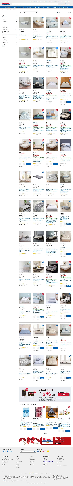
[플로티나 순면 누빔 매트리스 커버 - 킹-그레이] (48, 368)
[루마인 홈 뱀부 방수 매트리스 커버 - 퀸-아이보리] (63, 60)
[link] (25, 27)
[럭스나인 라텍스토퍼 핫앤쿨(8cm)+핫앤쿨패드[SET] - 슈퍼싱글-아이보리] (50, 244)
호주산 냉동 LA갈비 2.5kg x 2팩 (38, 424)
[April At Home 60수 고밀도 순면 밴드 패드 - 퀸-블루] (47, 184)
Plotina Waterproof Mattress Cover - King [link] (25, 251)
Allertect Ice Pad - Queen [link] (23, 67)
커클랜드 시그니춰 (5, 461)
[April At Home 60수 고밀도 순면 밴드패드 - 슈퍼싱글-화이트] (23, 122)
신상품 (44, 7)
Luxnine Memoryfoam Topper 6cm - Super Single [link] (38, 343)
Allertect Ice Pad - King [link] (22, 35)
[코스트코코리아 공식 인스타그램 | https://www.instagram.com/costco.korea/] (43, 451)
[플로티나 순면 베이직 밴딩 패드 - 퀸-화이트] (23, 274)
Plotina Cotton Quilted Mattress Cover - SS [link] (38, 37)
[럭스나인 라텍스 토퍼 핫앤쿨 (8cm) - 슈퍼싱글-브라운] (20, 184)
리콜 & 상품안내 (32, 461)
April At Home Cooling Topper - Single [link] (38, 373)
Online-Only (49, 7)
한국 (68, 1)
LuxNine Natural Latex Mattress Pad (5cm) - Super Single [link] (65, 131)
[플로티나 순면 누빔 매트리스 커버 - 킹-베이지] (47, 368)
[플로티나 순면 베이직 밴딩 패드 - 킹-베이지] (20, 368)
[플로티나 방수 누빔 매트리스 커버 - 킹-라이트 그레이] (20, 244)
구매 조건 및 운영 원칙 (60, 459)
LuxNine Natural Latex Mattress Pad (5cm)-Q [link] (52, 283)
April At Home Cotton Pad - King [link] (51, 67)
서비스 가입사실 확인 (56, 479)
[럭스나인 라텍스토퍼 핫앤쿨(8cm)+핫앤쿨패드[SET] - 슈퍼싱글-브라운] (47, 244)
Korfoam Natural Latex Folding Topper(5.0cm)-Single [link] (64, 219)
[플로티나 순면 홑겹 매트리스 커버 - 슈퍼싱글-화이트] (36, 60)
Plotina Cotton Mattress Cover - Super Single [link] (38, 67)
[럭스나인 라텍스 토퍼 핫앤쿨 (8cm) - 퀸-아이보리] (36, 244)
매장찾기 (22, 449)
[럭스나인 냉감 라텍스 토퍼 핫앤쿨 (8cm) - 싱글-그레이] (33, 152)
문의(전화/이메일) (32, 459)
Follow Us (39, 449)
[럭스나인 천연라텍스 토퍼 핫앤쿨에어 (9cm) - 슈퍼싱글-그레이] (33, 90)
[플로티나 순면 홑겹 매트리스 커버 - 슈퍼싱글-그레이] (35, 60)
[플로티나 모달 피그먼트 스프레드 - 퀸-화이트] (35, 213)
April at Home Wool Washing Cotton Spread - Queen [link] (25, 313)
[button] (57, 4)
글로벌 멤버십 (18, 468)
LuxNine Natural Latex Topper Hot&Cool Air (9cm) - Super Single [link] (38, 98)
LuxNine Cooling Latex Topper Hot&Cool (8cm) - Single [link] (37, 161)
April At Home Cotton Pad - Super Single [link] (24, 129)
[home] (6, 4)
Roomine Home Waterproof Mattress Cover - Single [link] (64, 192)
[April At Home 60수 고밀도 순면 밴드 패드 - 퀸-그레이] (48, 184)
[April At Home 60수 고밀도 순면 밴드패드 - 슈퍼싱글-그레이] (21, 122)
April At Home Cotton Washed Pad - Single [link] (52, 313)
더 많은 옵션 (48, 29)
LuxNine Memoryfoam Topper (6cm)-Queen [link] (64, 373)
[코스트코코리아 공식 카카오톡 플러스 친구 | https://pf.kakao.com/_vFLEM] (40, 451)
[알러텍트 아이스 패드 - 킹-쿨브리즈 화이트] (23, 30)
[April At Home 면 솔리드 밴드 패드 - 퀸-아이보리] (23, 337)
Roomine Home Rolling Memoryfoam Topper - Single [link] (65, 249)
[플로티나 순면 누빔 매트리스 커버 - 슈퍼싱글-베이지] (33, 30)
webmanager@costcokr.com (38, 477)
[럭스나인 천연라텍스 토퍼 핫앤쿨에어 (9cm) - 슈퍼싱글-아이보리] (35, 90)
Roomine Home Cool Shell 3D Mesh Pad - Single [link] (51, 38)
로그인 (62, 3)
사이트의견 (31, 462)
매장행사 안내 (45, 462)
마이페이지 (17, 464)
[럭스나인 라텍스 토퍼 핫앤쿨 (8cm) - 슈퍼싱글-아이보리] (23, 184)
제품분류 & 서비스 (5, 462)
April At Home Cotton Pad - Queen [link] (51, 191)
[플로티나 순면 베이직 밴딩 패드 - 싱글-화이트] (23, 213)
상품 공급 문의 (59, 458)
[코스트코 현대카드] (45, 401)
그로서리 (39, 7)
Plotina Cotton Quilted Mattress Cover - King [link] (51, 375)
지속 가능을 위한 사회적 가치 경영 (7, 459)
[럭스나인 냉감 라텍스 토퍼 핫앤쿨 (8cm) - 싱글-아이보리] (35, 152)
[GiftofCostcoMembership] (45, 444)
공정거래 (58, 462)
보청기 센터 (45, 459)
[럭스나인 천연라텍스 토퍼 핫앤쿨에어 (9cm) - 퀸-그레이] (33, 184)
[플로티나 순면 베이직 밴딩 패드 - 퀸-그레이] (21, 274)
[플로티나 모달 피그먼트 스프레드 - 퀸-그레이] (33, 213)
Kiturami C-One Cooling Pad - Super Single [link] (24, 159)
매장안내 (44, 458)
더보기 (3, 45)
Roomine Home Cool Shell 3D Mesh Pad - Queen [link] (65, 345)
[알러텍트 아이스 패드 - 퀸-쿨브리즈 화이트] (23, 60)
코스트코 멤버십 (19, 456)
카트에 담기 (69, 223)
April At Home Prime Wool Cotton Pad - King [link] (65, 161)
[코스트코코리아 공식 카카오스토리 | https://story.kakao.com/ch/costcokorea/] (48, 451)
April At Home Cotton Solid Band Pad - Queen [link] (24, 345)
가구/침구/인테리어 (7, 9)
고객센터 (31, 456)
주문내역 (17, 465)
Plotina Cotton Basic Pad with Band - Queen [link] (25, 281)
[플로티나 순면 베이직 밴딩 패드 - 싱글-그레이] (21, 213)
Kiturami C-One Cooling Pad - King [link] (51, 158)
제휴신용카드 (18, 467)
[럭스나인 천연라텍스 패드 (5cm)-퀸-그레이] (48, 274)
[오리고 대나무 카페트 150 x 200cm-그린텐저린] (47, 122)
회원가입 (17, 458)
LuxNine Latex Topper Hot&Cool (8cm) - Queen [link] (38, 251)
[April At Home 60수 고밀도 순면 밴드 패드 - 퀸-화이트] (50, 184)
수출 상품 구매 (32, 464)
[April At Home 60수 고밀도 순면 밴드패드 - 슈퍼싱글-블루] (20, 122)
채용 (3, 465)
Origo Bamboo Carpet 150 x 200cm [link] (51, 130)
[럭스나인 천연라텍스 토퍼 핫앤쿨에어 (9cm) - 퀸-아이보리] (35, 184)
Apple (60, 7)
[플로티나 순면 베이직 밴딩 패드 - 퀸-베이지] (20, 274)
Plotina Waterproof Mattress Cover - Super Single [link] (25, 98)
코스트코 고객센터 (7, 449)
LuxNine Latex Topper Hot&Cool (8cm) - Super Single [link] (24, 191)
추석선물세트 (65, 7)
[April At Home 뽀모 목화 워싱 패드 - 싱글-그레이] (48, 306)
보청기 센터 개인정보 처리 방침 (48, 461)
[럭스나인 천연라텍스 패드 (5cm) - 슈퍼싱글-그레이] (62, 122)
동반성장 (58, 464)
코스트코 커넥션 (4, 464)
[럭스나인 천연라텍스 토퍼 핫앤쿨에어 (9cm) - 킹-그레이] (33, 274)
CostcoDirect (55, 7)
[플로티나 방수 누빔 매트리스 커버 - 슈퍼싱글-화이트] (21, 90)
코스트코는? (4, 458)
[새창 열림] (4, 480)
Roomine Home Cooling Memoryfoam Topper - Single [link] (37, 313)
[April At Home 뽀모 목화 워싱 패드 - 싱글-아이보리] (50, 306)
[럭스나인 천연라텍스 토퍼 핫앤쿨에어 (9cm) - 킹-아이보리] (35, 274)
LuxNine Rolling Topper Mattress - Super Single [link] (65, 97)
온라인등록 (17, 462)
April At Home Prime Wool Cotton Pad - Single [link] (65, 38)
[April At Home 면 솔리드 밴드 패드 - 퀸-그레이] (21, 337)
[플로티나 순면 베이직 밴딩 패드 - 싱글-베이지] (20, 213)
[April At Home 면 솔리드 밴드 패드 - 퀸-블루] (20, 337)
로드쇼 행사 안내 (46, 464)
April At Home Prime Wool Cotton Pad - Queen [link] (51, 99)
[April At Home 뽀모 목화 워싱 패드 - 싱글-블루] (47, 306)
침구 (11, 9)
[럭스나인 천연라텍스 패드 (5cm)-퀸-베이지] (47, 274)
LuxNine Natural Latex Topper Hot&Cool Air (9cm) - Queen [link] (37, 191)
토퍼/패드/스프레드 (16, 9)
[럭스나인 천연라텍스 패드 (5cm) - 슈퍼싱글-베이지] (60, 122)
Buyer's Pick (21, 7)
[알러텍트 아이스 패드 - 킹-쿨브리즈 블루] (20, 30)
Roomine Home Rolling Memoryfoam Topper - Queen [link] (52, 343)
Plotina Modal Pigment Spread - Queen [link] (38, 221)
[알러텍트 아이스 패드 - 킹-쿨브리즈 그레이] (21, 30)
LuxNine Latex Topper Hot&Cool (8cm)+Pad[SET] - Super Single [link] (51, 252)
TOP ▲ (70, 384)
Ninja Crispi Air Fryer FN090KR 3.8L (51, 424)
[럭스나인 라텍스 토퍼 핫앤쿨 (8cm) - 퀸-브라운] (33, 244)
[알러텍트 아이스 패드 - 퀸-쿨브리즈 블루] (20, 60)
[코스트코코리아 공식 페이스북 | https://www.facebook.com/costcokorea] (38, 451)
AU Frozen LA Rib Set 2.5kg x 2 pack (38, 425)
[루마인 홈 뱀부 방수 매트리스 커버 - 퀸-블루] (60, 60)
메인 (2, 9)
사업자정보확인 (9, 478)
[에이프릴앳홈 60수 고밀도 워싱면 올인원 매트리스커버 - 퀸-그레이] (47, 213)
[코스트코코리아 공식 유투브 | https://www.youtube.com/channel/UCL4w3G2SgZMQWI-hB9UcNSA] (45, 451)
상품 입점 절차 (59, 461)
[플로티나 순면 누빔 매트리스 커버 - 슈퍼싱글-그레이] (35, 30)
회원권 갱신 (18, 459)
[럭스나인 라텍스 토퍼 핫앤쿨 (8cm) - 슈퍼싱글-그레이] (21, 184)
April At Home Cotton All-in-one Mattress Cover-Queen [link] (51, 222)
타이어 (35, 7)
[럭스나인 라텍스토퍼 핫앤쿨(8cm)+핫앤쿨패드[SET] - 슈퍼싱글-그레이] (48, 244)
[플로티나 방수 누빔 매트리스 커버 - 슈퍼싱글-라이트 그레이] (20, 90)
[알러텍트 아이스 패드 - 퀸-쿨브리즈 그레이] (21, 60)
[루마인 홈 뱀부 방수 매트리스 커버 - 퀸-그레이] (62, 60)
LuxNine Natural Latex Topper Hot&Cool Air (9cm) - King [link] (37, 281)
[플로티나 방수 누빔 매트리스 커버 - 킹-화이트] (21, 244)
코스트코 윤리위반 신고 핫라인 (62, 465)
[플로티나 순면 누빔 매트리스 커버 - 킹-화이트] (50, 368)
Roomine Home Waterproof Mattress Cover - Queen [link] (64, 69)
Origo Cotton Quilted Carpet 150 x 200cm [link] (38, 131)
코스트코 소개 (5, 456)
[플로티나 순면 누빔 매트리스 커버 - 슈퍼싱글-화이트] (36, 30)
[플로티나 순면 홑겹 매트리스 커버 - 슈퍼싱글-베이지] (33, 60)
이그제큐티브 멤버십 (19, 461)
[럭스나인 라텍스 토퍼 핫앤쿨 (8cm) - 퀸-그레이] (35, 244)
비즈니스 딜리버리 (28, 7)
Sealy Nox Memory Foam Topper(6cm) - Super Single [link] (64, 311)
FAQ (30, 458)
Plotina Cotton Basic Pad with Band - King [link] (25, 375)
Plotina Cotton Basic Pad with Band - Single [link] (25, 221)
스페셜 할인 (16, 7)
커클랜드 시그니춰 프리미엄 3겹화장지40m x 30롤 (26, 423)
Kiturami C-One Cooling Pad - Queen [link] (65, 280)
